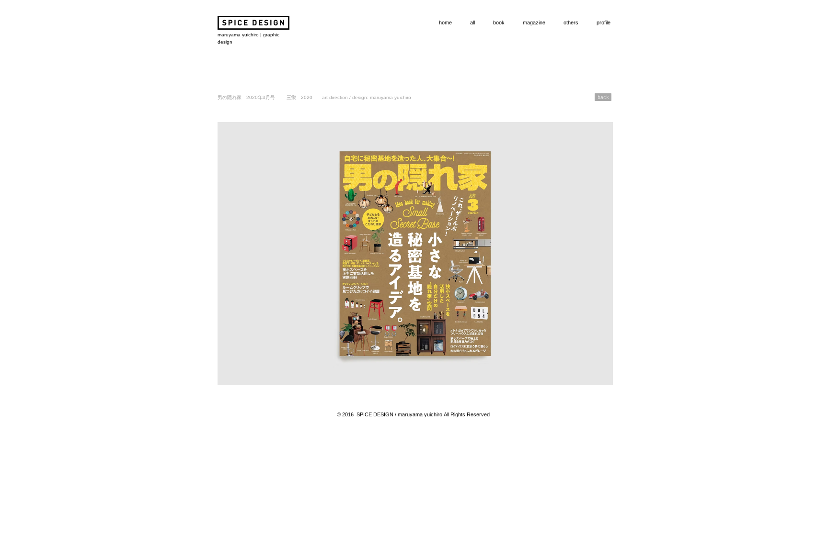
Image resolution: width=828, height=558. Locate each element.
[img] (415, 253)
